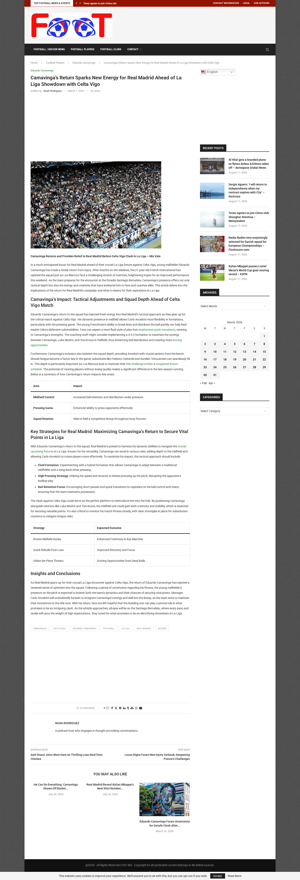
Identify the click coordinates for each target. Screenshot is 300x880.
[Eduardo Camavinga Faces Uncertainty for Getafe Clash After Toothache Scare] (164, 799)
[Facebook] (257, 49)
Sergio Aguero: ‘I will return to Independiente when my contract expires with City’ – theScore (248, 190)
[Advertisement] (195, 24)
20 (244, 359)
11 (225, 351)
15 (264, 351)
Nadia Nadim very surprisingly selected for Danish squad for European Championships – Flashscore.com (248, 243)
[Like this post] (107, 708)
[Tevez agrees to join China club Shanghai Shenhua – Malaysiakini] (212, 219)
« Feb (203, 383)
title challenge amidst (139, 364)
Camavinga (39, 628)
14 (254, 351)
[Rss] (261, 49)
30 (205, 375)
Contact (133, 49)
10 (215, 351)
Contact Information (226, 3)
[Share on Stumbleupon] (131, 708)
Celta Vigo (59, 628)
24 (215, 367)
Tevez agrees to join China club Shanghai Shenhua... (111, 3)
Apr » (212, 383)
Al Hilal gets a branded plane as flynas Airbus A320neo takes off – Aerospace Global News (249, 163)
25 (225, 367)
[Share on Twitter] (115, 708)
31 (215, 375)
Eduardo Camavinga (83, 62)
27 (244, 367)
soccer (162, 628)
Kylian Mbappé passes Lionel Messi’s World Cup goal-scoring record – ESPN (249, 270)
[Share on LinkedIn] (124, 708)
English (212, 72)
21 (254, 359)
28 (254, 367)
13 (244, 351)
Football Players (82, 49)
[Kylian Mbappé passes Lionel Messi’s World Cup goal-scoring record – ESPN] (212, 272)
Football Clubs (110, 49)
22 (264, 359)
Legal (246, 3)
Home (34, 62)
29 (264, 367)
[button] (76, 3)
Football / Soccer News (49, 49)
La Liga (125, 628)
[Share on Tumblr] (128, 708)
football (108, 628)
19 (234, 359)
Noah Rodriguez (67, 723)
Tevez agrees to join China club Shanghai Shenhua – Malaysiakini (249, 217)
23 (205, 367)
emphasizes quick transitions (156, 329)
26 (234, 367)
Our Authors (261, 3)
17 (215, 359)
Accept (217, 876)
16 (205, 359)
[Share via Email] (140, 708)
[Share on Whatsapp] (136, 708)
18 (225, 359)
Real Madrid (144, 628)
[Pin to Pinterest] (120, 708)
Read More (234, 875)
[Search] (267, 49)
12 (234, 351)
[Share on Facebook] (112, 708)
